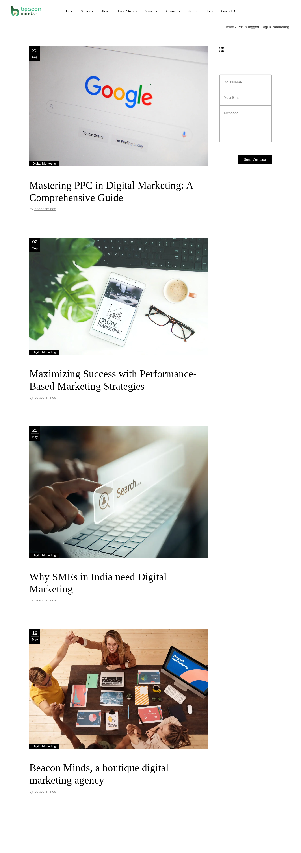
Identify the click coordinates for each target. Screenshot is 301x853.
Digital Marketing (44, 163)
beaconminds (45, 209)
